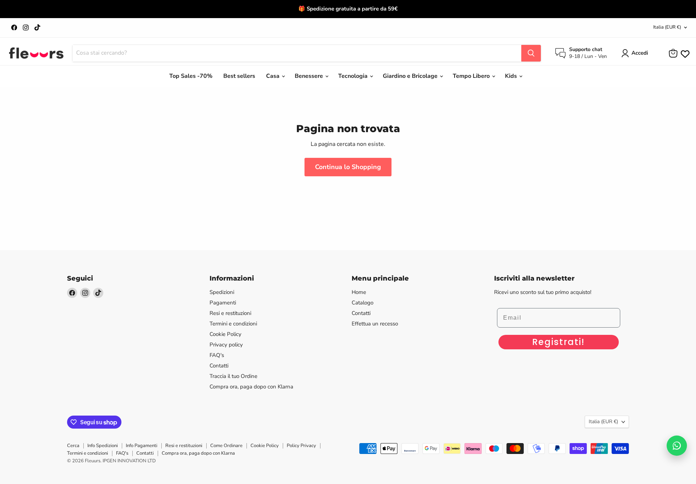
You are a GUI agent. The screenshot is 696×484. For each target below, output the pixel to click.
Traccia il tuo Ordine (233, 376)
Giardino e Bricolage (411, 76)
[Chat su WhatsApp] (677, 445)
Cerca (73, 445)
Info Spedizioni (102, 445)
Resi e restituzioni (230, 313)
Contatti (219, 365)
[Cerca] (531, 53)
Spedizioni (222, 292)
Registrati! (558, 342)
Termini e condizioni (233, 323)
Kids (511, 76)
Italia (667, 27)
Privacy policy (226, 344)
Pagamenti (223, 302)
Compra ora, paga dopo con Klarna (251, 386)
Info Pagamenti (141, 445)
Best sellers (239, 76)
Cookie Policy (225, 334)
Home (359, 292)
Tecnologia (353, 76)
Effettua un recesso (375, 323)
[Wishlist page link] (684, 53)
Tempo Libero (472, 76)
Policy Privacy (301, 445)
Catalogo (362, 302)
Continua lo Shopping (348, 167)
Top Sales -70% (190, 76)
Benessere (309, 76)
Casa (273, 76)
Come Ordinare (226, 445)
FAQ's (217, 355)
